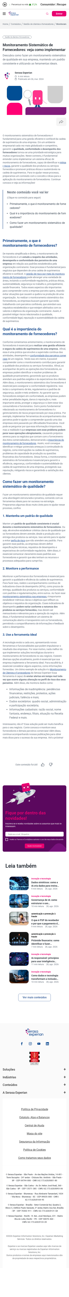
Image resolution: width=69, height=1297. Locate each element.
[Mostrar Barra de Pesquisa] (47, 13)
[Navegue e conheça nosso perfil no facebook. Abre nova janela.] (21, 1044)
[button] (4, 13)
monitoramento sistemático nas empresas (25, 596)
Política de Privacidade (34, 1109)
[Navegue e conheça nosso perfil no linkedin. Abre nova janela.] (47, 1044)
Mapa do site (34, 1133)
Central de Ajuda (34, 1125)
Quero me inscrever (34, 846)
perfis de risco (18, 540)
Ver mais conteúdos (35, 997)
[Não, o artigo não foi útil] (50, 764)
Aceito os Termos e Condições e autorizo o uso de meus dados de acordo (36, 839)
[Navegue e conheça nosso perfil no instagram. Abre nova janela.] (30, 1044)
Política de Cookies (34, 1149)
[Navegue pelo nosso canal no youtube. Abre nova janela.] (38, 1044)
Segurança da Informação (34, 1141)
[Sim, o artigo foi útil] (42, 764)
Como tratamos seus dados (34, 1157)
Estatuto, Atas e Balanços (34, 1117)
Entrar (59, 13)
